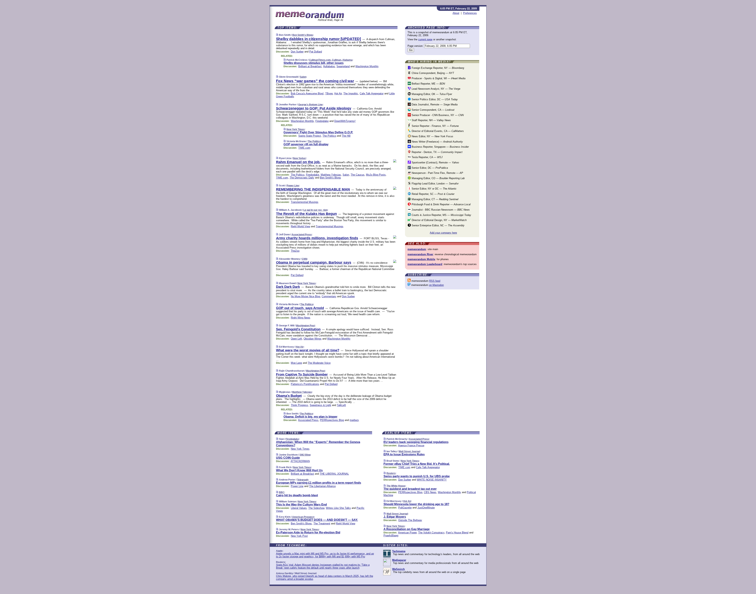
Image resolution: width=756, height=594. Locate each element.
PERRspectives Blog (332, 420)
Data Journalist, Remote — (434, 104)
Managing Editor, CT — (434, 199)
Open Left (296, 338)
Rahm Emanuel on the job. (298, 162)
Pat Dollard (315, 51)
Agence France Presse (411, 445)
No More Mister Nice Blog (305, 296)
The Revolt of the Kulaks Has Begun (306, 214)
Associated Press (302, 234)
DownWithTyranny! (345, 121)
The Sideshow (316, 508)
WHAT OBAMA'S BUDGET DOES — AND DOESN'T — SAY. (317, 519)
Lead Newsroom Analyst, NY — (435, 88)
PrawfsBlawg (391, 535)
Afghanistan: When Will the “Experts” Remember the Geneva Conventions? (318, 443)
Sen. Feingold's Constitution (298, 329)
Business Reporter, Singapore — (440, 146)
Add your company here (443, 232)
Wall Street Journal (409, 451)
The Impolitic (350, 93)
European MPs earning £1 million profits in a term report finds (318, 482)
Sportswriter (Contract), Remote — (435, 162)
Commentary (329, 296)
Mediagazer (399, 560)
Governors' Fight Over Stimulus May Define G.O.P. (318, 132)
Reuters (391, 473)
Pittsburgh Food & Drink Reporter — (441, 204)
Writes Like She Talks (338, 508)
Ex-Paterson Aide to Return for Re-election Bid (308, 532)
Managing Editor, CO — (438, 178)
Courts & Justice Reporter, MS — (441, 215)
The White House (395, 486)
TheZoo (295, 250)
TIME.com (304, 147)
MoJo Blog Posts (376, 174)
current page (425, 39)
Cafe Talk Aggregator (372, 93)
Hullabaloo (329, 66)
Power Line (293, 185)
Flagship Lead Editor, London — (435, 183)
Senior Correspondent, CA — (432, 109)
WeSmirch (398, 569)
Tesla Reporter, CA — (427, 157)
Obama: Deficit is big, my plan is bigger (310, 416)
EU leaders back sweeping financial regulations (416, 442)
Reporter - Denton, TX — (436, 152)
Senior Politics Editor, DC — (434, 99)
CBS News (430, 492)
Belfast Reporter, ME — (428, 83)
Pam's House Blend (457, 532)
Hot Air (338, 93)
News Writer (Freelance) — (437, 141)
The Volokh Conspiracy (431, 532)
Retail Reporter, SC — (432, 193)
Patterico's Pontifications (305, 384)
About (456, 13)
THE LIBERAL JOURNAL (334, 473)
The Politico (329, 135)
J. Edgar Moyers (395, 516)
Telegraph (302, 480)
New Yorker (299, 158)
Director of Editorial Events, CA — (437, 131)
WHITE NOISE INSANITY (432, 479)
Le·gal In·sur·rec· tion (315, 210)
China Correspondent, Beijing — (432, 73)
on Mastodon (436, 285)
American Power (407, 532)
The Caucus (357, 174)
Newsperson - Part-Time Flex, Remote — (437, 172)
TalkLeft (341, 405)
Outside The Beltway (410, 520)
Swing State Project (309, 135)
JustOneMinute (426, 507)
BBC (281, 492)
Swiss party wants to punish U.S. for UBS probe (417, 476)
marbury (354, 420)
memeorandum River (420, 254)
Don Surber (297, 51)
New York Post (299, 535)
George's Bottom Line (310, 104)
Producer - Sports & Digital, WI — (438, 78)
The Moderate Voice (319, 362)
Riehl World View (300, 226)
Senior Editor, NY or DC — (434, 188)
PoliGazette (405, 507)
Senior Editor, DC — (429, 167)
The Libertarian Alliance (322, 486)
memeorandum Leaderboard (425, 264)
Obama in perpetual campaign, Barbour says (313, 262)
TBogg (329, 93)
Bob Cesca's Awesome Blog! (307, 93)
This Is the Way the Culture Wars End (301, 504)
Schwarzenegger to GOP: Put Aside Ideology (313, 108)
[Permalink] (277, 34)
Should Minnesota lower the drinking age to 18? (416, 504)
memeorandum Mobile (421, 259)
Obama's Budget (289, 396)
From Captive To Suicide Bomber (302, 374)
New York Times (295, 129)
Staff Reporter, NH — (431, 120)
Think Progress (299, 405)
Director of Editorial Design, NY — (439, 220)
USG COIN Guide (288, 457)
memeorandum (417, 249)
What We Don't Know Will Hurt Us (299, 470)
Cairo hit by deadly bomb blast (297, 495)
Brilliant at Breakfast (309, 66)
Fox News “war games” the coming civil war (315, 81)
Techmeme (398, 551)
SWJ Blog (304, 455)
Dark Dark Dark (288, 287)
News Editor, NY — (432, 136)
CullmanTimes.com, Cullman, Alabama (330, 60)
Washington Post (305, 325)
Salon (303, 77)
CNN (304, 259)
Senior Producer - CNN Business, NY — (437, 115)
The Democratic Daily (302, 177)
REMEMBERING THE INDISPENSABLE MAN (313, 189)
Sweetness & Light (320, 405)
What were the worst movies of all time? (307, 350)
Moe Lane (296, 362)
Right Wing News (300, 317)
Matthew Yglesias (331, 174)
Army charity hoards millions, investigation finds (317, 238)
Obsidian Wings (312, 338)
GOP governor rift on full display (306, 144)
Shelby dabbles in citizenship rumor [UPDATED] (318, 39)
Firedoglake (322, 121)
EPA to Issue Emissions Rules (404, 454)
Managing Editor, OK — (431, 94)
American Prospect (303, 517)
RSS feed (434, 280)
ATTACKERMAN (300, 461)
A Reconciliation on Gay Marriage (407, 529)
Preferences (470, 13)
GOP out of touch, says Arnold (300, 308)
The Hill (346, 135)
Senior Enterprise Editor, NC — (437, 225)
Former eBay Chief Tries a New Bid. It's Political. (417, 463)
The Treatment (321, 523)
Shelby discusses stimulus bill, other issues (314, 62)
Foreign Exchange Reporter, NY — (437, 67)
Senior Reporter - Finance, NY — (435, 125)
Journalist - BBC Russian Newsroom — (440, 209)
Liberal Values (299, 508)
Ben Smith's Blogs (302, 35)
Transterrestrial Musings (304, 202)
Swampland (343, 66)
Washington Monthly (367, 66)
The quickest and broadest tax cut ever (410, 488)
